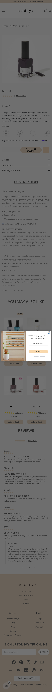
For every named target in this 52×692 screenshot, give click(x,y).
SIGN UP (38, 351)
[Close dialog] (49, 332)
